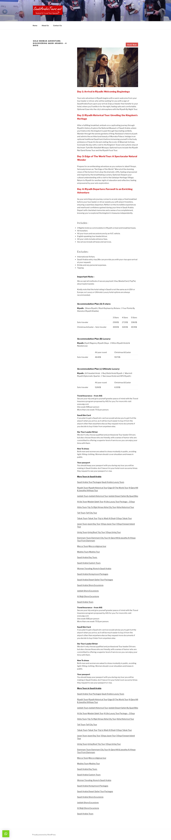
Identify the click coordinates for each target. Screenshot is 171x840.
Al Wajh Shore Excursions (88, 596)
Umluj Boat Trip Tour (96, 532)
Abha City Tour (110, 507)
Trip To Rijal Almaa (95, 507)
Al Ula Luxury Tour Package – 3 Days (119, 502)
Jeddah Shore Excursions (88, 591)
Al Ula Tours (82, 502)
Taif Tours (81, 513)
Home (35, 25)
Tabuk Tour (92, 518)
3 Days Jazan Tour (108, 524)
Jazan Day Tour (93, 524)
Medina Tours (83, 552)
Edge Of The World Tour (118, 488)
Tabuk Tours (82, 518)
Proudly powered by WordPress (44, 835)
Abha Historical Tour (125, 507)
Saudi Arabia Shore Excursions (90, 585)
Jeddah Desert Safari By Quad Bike (123, 496)
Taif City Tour (91, 513)
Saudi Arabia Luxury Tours (113, 482)
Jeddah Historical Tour (98, 496)
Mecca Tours (82, 546)
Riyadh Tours (82, 488)
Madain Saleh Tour (95, 502)
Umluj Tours (82, 532)
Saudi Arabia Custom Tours (89, 563)
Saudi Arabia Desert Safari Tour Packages (95, 580)
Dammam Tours (84, 538)
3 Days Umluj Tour (113, 532)
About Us (45, 25)
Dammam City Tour (99, 538)
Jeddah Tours (83, 496)
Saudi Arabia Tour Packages (89, 482)
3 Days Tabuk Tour (124, 518)
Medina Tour (94, 552)
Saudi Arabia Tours (85, 602)
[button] (5, 833)
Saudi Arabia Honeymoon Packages (92, 574)
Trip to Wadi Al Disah (107, 518)
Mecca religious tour (97, 546)
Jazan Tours (82, 524)
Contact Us (57, 25)
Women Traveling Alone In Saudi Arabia (94, 568)
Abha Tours (82, 507)
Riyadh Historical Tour (98, 488)
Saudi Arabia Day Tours (87, 557)
